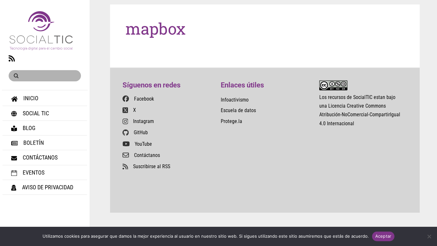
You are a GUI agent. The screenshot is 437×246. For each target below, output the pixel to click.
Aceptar (383, 236)
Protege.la (231, 121)
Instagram (143, 121)
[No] (429, 236)
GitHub (141, 132)
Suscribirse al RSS (151, 166)
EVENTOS (32, 172)
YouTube (143, 144)
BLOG (28, 128)
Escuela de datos (238, 110)
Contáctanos (147, 155)
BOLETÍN (33, 142)
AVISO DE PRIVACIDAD (47, 187)
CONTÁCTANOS (39, 157)
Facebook (144, 99)
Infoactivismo (235, 100)
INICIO (30, 98)
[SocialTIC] (41, 46)
